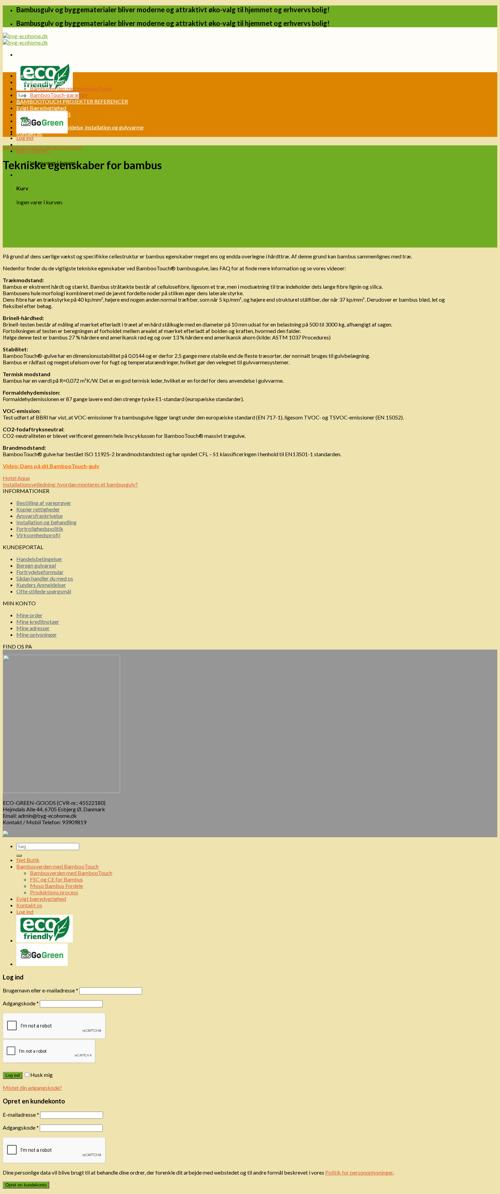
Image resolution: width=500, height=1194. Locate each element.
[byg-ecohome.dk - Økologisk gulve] (25, 39)
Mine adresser (33, 628)
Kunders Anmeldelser (41, 585)
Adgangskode (21, 1003)
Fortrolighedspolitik (39, 528)
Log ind (12, 1075)
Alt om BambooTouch (42, 82)
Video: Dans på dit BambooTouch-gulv (51, 466)
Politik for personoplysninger (359, 1172)
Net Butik (27, 75)
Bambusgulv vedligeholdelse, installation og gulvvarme (80, 127)
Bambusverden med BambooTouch (71, 88)
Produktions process (54, 892)
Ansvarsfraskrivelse (39, 515)
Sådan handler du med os (44, 578)
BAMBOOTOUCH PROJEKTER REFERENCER (72, 101)
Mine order (29, 615)
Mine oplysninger (36, 634)
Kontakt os (29, 133)
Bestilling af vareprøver (43, 502)
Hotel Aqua (16, 478)
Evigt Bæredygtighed (41, 108)
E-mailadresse (21, 1114)
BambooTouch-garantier (59, 95)
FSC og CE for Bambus (56, 879)
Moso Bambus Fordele (56, 885)
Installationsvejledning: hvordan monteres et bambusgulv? (70, 484)
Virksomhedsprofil (38, 535)
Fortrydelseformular (40, 572)
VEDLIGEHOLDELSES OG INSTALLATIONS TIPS (43, 147)
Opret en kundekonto (26, 1185)
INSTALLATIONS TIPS (43, 114)
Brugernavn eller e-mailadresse (40, 990)
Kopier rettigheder (38, 509)
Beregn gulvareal (36, 565)
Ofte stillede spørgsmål (43, 591)
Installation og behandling (46, 522)
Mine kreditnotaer (37, 621)
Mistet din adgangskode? (32, 1087)
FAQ (21, 120)
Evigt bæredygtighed (41, 898)
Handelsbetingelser (39, 559)
